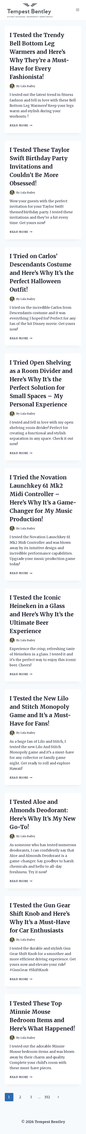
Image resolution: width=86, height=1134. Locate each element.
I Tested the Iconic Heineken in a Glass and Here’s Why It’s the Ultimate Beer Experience (42, 614)
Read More (21, 125)
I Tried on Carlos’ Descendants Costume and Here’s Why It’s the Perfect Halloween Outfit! (42, 273)
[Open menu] (77, 10)
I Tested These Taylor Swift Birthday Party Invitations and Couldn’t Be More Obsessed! (39, 166)
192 (47, 1097)
